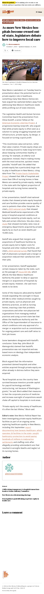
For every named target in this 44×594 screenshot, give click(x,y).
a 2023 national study (16, 209)
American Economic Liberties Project (18, 123)
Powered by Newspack (9, 590)
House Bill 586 (24, 272)
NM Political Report (33, 20)
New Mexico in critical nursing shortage (16, 495)
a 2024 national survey (17, 251)
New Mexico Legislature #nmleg (13, 20)
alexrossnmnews (14, 44)
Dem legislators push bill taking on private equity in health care (20, 500)
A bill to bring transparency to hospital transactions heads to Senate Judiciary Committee (20, 490)
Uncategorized (8, 22)
